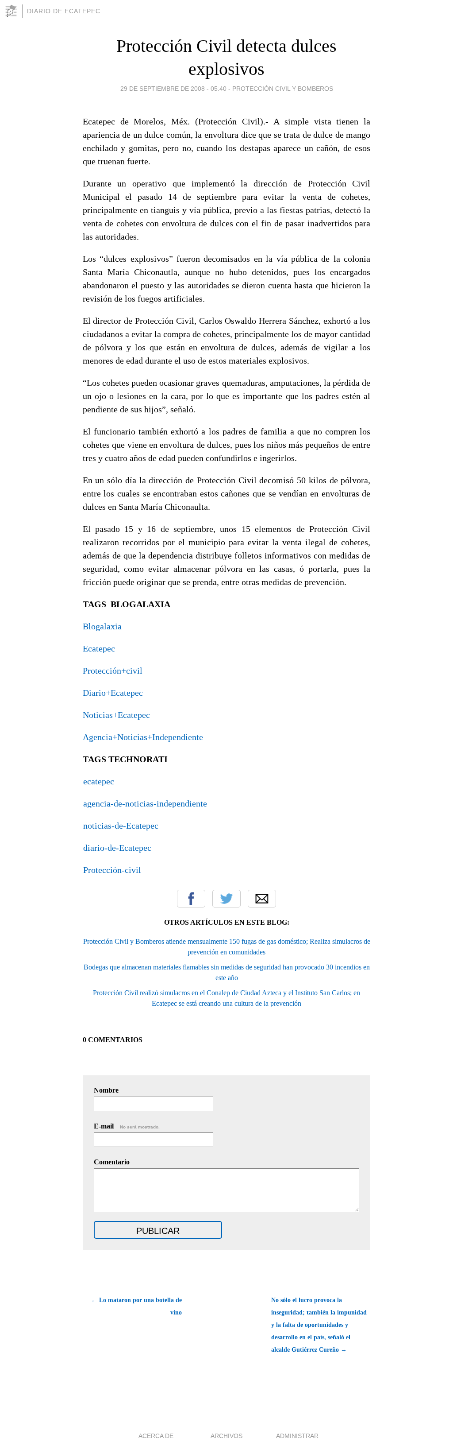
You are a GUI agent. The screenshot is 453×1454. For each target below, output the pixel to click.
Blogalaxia (102, 626)
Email (262, 898)
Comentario (112, 1162)
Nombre (106, 1090)
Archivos (226, 1435)
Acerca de (155, 1435)
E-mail (127, 1126)
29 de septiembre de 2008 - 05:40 (173, 88)
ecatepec (98, 781)
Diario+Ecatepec (113, 693)
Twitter (226, 898)
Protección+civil (112, 670)
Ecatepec (99, 648)
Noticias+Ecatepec (116, 715)
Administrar (297, 1435)
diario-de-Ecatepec (117, 848)
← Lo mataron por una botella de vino (136, 1306)
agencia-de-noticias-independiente (145, 803)
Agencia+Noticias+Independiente (143, 737)
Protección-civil (112, 870)
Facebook (191, 898)
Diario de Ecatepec (63, 11)
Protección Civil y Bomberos (282, 88)
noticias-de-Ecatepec (120, 825)
